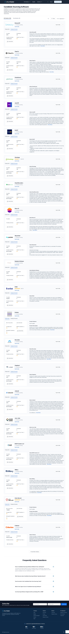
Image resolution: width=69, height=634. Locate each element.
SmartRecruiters (19, 183)
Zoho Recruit (18, 498)
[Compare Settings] (63, 25)
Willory (16, 469)
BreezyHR (17, 23)
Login (34, 612)
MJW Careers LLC (19, 443)
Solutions (39, 1)
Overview (44, 612)
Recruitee (17, 340)
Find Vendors (26, 1)
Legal (34, 618)
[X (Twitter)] (63, 632)
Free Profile (45, 615)
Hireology (17, 157)
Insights (33, 1)
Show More (43, 45)
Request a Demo (58, 1)
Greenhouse (18, 77)
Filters (54, 18)
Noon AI (17, 208)
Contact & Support (36, 615)
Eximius (17, 312)
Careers (34, 617)
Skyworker (17, 235)
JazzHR (17, 103)
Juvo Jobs (17, 418)
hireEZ (16, 130)
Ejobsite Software (19, 261)
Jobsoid (17, 391)
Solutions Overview (63, 612)
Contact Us (62, 615)
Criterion (17, 525)
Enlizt (16, 286)
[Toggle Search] (48, 2)
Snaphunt (17, 365)
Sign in (51, 1)
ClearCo (17, 51)
